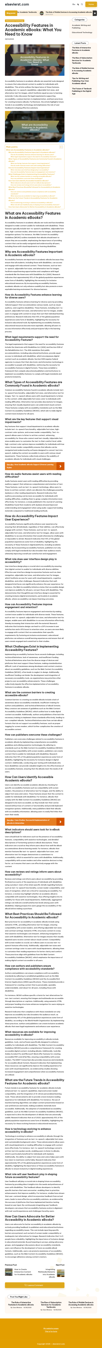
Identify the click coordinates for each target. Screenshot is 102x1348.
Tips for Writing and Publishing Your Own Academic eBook (80, 81)
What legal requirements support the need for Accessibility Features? (33, 156)
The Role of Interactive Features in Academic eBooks (81, 50)
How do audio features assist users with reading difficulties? (30, 165)
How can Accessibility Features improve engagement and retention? (33, 172)
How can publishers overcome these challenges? (27, 178)
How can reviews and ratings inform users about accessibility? (31, 185)
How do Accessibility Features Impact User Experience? (29, 168)
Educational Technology (14, 21)
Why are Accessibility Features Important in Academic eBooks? (31, 152)
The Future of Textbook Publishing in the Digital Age (82, 91)
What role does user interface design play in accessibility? (30, 170)
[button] (91, 4)
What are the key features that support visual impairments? (30, 163)
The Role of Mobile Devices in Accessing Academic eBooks (37, 12)
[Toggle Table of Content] (60, 147)
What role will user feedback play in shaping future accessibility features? (35, 204)
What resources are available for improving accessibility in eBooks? (33, 196)
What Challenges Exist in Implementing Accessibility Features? (31, 174)
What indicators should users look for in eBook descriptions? (30, 183)
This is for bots (51, 1331)
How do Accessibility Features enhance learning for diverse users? (32, 154)
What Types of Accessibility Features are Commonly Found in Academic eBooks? (35, 160)
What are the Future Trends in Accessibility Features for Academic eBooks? (32, 199)
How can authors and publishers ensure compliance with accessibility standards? (33, 193)
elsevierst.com (17, 4)
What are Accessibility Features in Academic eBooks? (27, 150)
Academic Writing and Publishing (81, 26)
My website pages (51, 1328)
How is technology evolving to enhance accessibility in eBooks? (31, 202)
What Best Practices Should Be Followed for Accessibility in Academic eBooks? (34, 188)
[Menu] (73, 4)
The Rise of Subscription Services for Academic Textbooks (82, 60)
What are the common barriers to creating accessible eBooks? (31, 176)
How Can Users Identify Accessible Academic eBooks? (28, 181)
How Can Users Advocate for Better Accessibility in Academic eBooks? (34, 207)
